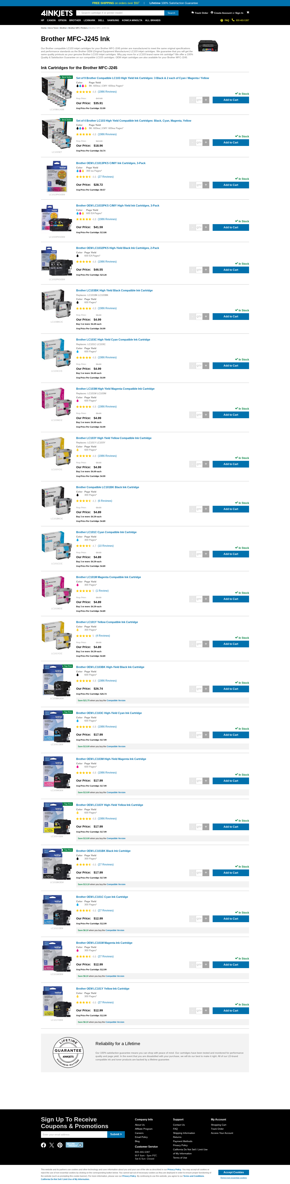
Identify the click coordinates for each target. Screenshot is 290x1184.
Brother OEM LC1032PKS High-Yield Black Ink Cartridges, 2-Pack (117, 248)
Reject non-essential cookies (234, 1178)
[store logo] (57, 13)
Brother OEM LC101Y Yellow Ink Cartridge (102, 988)
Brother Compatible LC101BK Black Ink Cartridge (107, 487)
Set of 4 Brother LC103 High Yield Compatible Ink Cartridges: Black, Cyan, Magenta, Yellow (133, 120)
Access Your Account (222, 1133)
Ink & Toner (53, 28)
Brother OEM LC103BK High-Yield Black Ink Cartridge (110, 667)
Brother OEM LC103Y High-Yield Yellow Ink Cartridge (109, 805)
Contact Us (179, 1124)
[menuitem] (42, 20)
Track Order (201, 13)
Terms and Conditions (193, 1176)
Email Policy (141, 1137)
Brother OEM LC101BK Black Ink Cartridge (103, 851)
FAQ (227, 20)
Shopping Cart (218, 1124)
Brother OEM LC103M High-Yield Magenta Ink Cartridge (111, 759)
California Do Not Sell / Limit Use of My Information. (65, 1179)
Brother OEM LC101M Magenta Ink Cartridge (104, 942)
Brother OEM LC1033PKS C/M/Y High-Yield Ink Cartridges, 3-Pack (117, 205)
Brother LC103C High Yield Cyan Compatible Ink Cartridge (113, 339)
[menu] (145, 20)
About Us (140, 1124)
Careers (139, 1133)
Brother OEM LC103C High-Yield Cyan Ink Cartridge (109, 713)
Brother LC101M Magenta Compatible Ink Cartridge (108, 577)
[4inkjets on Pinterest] (59, 1146)
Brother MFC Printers (78, 28)
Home (44, 28)
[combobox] (127, 13)
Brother (63, 28)
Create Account (223, 13)
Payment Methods (182, 1141)
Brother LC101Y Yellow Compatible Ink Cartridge (107, 622)
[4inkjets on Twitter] (51, 1146)
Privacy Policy (180, 1145)
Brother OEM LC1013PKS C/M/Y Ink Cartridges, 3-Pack (111, 163)
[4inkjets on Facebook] (43, 1146)
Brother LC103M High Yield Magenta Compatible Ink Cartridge (115, 388)
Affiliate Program (144, 1128)
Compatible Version (116, 700)
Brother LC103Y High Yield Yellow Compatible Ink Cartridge (114, 438)
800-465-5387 (242, 20)
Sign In (239, 13)
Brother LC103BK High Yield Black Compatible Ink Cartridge (114, 290)
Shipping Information (184, 1133)
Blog (137, 1141)
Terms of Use (180, 1157)
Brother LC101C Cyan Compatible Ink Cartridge (106, 532)
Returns (177, 1137)
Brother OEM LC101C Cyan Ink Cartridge (102, 896)
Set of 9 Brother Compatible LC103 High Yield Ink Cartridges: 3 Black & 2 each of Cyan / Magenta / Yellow (142, 78)
